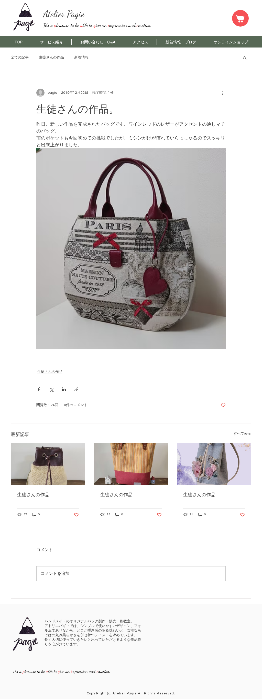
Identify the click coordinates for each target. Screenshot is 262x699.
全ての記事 (20, 57)
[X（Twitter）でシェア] (51, 389)
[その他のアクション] (223, 93)
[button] (244, 58)
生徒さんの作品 (51, 57)
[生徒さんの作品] (48, 464)
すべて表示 (242, 433)
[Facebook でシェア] (38, 389)
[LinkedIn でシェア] (63, 389)
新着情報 (81, 57)
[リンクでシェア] (76, 389)
